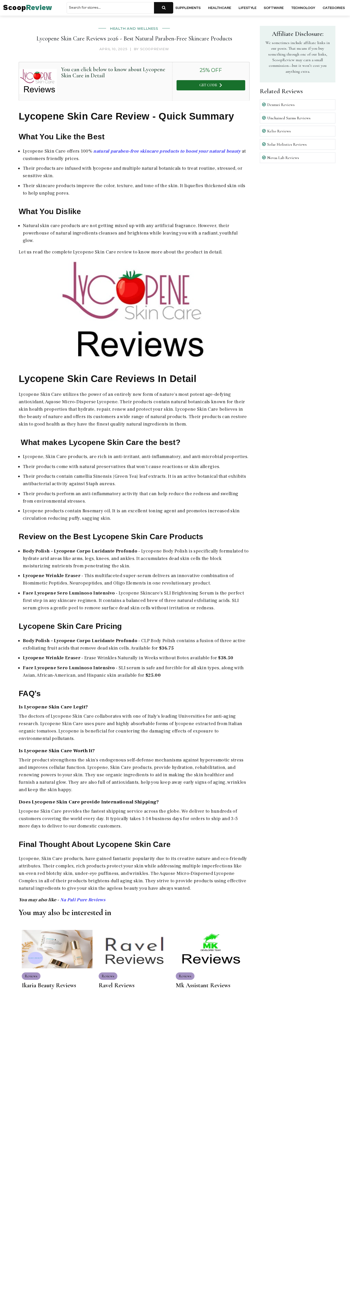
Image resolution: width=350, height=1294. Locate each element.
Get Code (208, 85)
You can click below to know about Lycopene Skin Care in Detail (113, 72)
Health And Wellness (134, 28)
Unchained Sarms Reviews (289, 117)
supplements (188, 8)
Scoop (27, 8)
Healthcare (219, 8)
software (274, 8)
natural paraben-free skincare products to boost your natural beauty (167, 151)
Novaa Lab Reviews (283, 157)
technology (303, 8)
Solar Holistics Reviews (287, 144)
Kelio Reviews (279, 131)
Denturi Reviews (281, 104)
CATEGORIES (334, 8)
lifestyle (247, 8)
